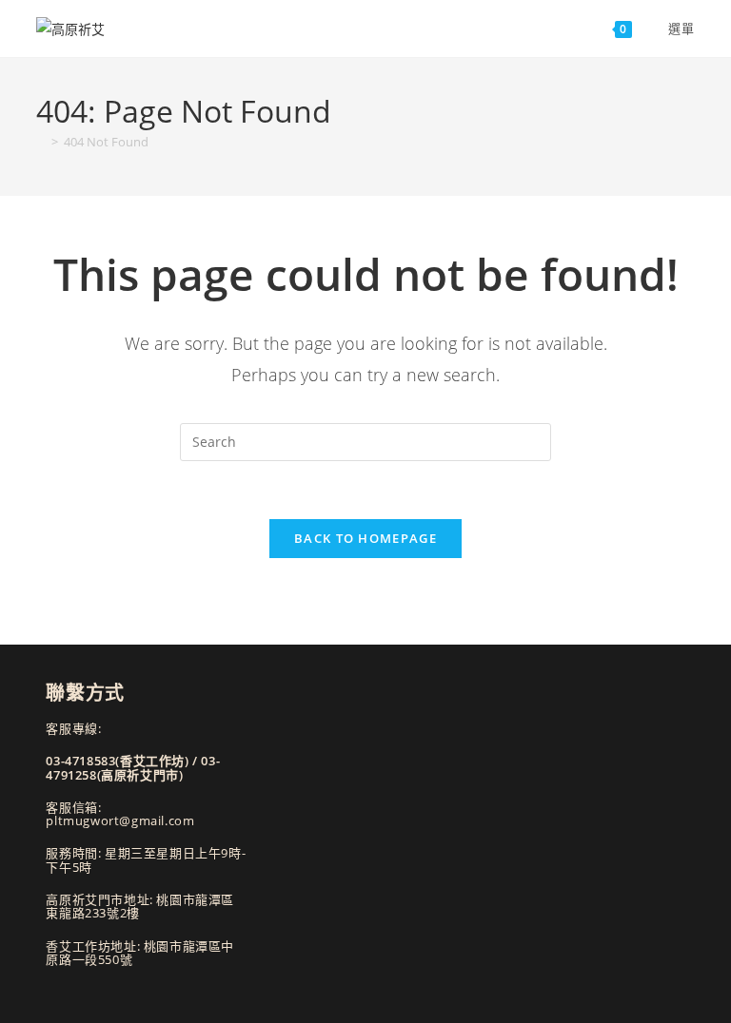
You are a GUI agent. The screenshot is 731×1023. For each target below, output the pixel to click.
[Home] (41, 141)
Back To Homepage (365, 538)
